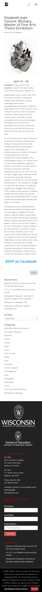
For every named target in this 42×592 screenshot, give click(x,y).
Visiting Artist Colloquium (13, 393)
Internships (8, 364)
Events (6, 32)
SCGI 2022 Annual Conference (15, 389)
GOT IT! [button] (34, 589)
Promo (6, 386)
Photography (9, 378)
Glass (6, 360)
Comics (7, 339)
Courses (7, 343)
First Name (8, 506)
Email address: (10, 524)
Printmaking (8, 382)
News (6, 375)
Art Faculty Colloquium (12, 332)
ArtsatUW (7, 335)
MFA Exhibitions (16, 32)
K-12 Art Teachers (11, 368)
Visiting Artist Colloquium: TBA (15, 302)
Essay (6, 346)
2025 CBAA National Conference (16, 328)
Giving (6, 357)
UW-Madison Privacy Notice (16, 589)
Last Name (8, 515)
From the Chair (10, 353)
